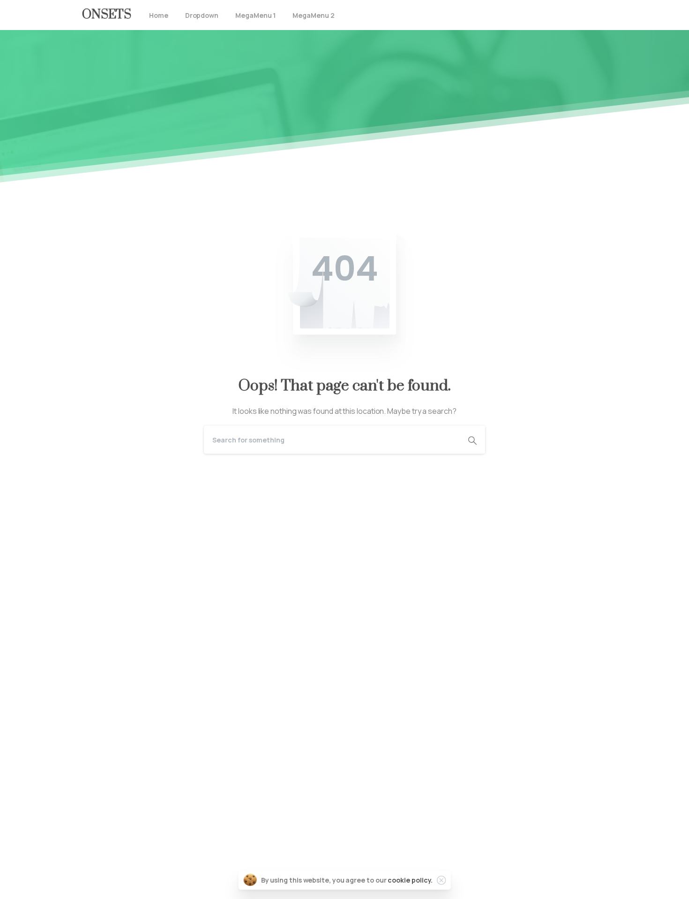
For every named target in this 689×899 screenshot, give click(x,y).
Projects (97, 798)
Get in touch (102, 884)
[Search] (472, 440)
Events (94, 812)
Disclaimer (99, 826)
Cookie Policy (105, 839)
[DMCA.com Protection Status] (344, 528)
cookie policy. (410, 880)
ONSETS (106, 15)
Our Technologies (112, 785)
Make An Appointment (203, 660)
